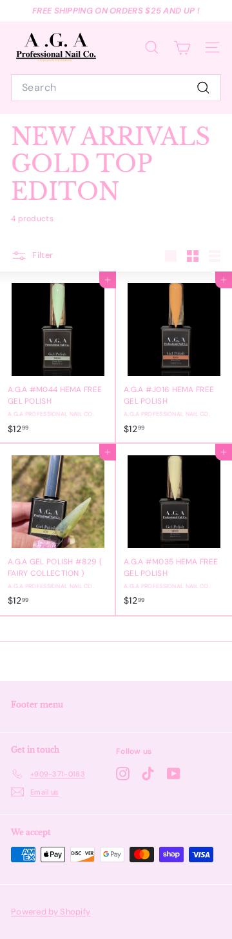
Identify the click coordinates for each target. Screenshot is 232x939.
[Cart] (182, 47)
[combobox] (116, 87)
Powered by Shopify (50, 911)
